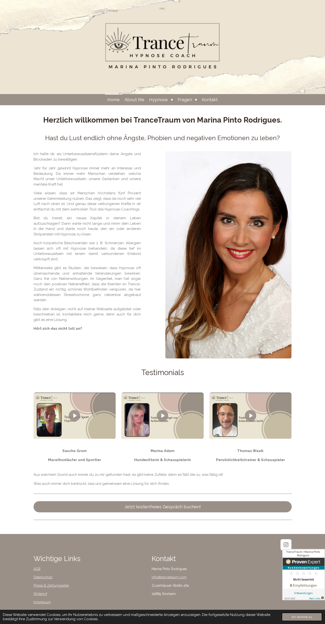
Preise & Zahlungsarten (51, 585)
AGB (37, 569)
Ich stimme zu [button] (302, 617)
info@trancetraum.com (169, 577)
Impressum (42, 602)
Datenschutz (43, 577)
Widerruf (40, 594)
